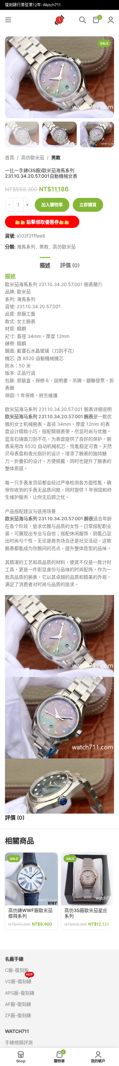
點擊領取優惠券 (42, 222)
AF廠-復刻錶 (18, 1004)
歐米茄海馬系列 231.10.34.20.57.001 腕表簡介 (53, 284)
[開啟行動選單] (8, 19)
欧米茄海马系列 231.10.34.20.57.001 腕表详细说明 (58, 409)
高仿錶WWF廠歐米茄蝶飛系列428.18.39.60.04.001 (30, 918)
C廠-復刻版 (17, 970)
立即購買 (88, 204)
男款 (55, 157)
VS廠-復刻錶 (19, 980)
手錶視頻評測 (19, 1042)
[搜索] (82, 19)
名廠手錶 (14, 959)
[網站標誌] (59, 19)
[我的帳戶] (110, 19)
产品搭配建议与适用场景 (30, 511)
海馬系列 (26, 246)
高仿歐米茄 (32, 157)
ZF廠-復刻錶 (18, 1015)
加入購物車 (52, 204)
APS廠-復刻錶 (19, 993)
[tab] (45, 264)
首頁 (9, 157)
